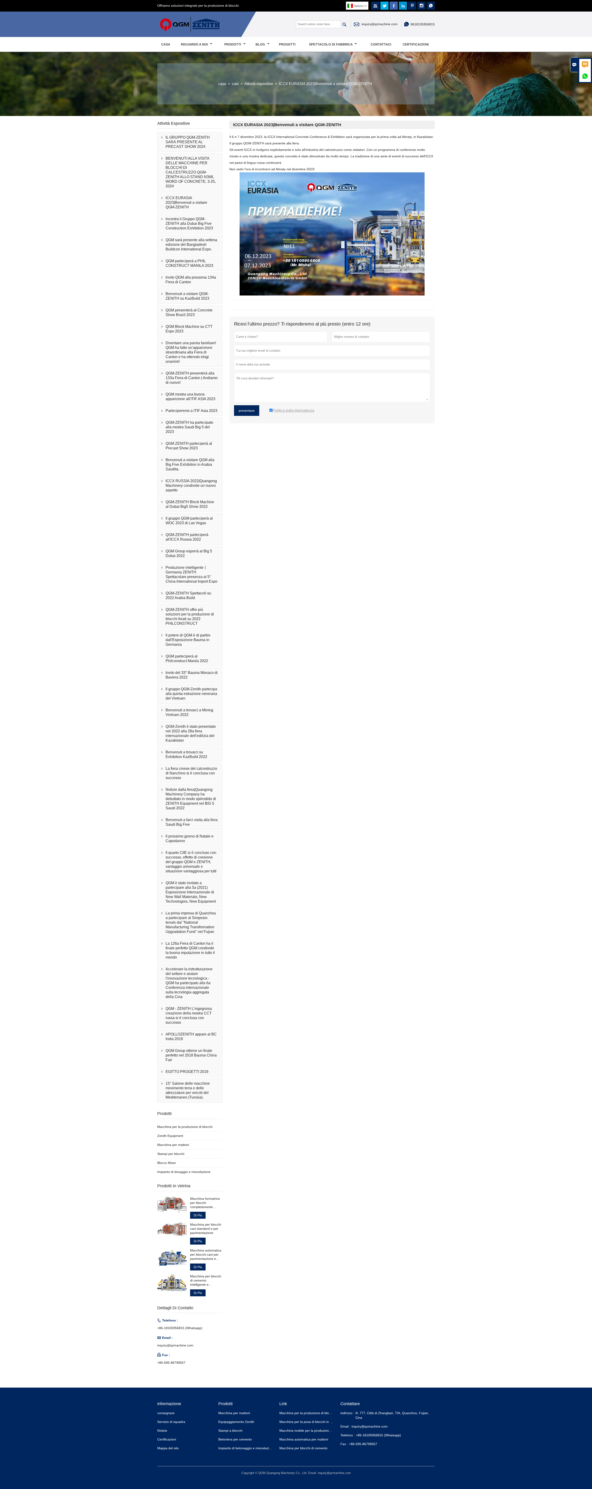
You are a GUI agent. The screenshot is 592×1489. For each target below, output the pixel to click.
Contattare (350, 1403)
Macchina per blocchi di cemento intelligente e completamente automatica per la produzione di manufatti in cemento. (206, 1280)
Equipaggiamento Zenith (236, 1422)
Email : (345, 1426)
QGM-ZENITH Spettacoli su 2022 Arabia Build (188, 595)
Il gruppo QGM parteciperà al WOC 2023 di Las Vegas (189, 520)
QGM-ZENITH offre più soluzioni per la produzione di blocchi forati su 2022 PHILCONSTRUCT (190, 616)
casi (235, 84)
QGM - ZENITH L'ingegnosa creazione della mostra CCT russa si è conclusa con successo (189, 1015)
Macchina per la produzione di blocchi (185, 1127)
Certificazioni (416, 44)
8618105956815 (423, 24)
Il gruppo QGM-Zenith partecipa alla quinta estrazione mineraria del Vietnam (191, 693)
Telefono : (347, 1435)
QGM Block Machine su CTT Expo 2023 (189, 329)
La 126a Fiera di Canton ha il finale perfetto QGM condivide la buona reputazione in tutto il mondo (190, 950)
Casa (165, 44)
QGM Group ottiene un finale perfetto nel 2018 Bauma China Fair (191, 1055)
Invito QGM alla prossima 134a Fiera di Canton (191, 279)
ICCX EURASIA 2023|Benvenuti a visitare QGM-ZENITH (186, 202)
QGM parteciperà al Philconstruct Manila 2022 (187, 658)
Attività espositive (258, 84)
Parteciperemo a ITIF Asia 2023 (191, 411)
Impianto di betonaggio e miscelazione (246, 1448)
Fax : (344, 1444)
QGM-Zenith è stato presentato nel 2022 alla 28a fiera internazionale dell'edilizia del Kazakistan (191, 733)
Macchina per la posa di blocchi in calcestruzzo (313, 1422)
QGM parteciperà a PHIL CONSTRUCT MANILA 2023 (189, 263)
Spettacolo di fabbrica (331, 44)
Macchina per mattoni (173, 1145)
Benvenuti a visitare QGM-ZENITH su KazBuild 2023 (187, 296)
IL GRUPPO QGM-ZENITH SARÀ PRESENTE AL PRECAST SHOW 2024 (188, 142)
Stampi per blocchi (170, 1154)
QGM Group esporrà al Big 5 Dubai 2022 (189, 553)
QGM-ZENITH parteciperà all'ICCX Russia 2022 (187, 537)
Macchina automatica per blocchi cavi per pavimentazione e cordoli (205, 1254)
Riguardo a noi (195, 44)
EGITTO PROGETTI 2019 (187, 1072)
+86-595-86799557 (171, 1362)
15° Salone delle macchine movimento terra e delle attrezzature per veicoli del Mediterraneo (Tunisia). (188, 1090)
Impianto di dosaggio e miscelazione (183, 1172)
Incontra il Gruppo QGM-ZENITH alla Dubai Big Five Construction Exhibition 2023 (189, 223)
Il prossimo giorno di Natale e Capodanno (189, 838)
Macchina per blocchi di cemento (303, 1448)
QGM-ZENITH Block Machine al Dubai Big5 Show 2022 (190, 504)
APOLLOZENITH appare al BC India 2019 (191, 1036)
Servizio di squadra (171, 1422)
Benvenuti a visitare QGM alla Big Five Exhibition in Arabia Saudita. (190, 464)
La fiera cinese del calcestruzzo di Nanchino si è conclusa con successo (191, 773)
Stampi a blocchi (230, 1430)
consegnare (166, 1413)
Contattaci (381, 44)
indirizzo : (347, 1413)
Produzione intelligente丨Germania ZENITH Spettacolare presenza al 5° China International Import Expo (191, 574)
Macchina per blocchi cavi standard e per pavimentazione (205, 1229)
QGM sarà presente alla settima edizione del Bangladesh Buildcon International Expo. (191, 244)
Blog (261, 44)
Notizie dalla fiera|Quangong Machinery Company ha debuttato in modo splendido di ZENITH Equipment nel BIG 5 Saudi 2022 (191, 799)
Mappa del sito (168, 1448)
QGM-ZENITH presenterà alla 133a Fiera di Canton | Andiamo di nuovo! (192, 377)
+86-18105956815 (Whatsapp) (179, 1328)
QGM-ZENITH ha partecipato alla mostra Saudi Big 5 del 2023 (189, 427)
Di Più (198, 1215)
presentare (247, 410)
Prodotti (233, 44)
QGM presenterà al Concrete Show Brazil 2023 (189, 312)
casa (222, 84)
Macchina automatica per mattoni (303, 1439)
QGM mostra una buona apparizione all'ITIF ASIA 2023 (190, 396)
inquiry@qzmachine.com (379, 24)
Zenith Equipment (170, 1136)
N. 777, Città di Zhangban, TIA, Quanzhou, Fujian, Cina (392, 1415)
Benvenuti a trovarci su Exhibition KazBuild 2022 (186, 754)
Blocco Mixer (166, 1163)
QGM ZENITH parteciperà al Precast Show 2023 (189, 446)
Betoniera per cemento (235, 1439)
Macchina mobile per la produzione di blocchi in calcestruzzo (323, 1430)
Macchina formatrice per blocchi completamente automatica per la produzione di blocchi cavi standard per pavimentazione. (205, 1203)
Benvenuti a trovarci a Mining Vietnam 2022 (189, 712)
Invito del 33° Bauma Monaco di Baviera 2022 (192, 675)
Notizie (162, 1430)
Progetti (287, 44)
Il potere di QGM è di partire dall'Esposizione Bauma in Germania (188, 639)
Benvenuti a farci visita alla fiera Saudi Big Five (192, 822)
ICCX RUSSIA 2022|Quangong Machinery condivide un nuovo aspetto (191, 485)
